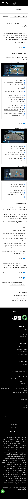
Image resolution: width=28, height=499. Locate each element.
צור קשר (25, 407)
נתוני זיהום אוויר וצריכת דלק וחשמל (19, 379)
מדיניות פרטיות (14, 424)
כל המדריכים (23, 16)
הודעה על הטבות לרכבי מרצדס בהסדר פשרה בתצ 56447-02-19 (14, 389)
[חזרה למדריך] (24, 9)
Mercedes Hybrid (22, 354)
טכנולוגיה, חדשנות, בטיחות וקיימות (19, 371)
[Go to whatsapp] (3, 491)
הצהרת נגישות (14, 427)
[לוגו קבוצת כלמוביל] (19, 320)
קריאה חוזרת (24, 386)
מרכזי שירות (24, 405)
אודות (26, 367)
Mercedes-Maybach (22, 349)
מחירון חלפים (24, 383)
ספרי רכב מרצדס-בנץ (22, 376)
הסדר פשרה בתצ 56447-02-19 (20, 392)
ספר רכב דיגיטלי (23, 336)
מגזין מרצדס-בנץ (23, 374)
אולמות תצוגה (24, 403)
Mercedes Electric (22, 351)
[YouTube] (14, 432)
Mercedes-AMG (23, 347)
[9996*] (7, 3)
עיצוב (26, 369)
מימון (26, 329)
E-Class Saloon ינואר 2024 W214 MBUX (14, 16)
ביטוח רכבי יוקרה (23, 332)
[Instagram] (11, 432)
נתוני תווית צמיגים (23, 381)
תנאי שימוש (14, 421)
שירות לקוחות (24, 364)
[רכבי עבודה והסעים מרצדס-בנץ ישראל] (14, 3)
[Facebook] (18, 432)
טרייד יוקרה (24, 334)
